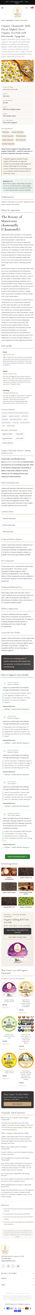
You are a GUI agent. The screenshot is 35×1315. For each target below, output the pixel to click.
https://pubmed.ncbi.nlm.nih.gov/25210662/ (17, 1214)
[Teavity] (17, 12)
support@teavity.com (8, 1261)
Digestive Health (7, 434)
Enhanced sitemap (21, 1293)
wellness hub (8, 1192)
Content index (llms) (13, 1293)
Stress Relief (19, 434)
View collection (17, 1104)
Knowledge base (8, 1293)
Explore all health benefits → (17, 857)
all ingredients (12, 1129)
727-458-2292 (6, 1258)
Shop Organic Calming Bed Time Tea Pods (17, 931)
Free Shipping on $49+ (17, 2)
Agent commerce (27, 1293)
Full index (17, 1293)
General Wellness (8, 443)
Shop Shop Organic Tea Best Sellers (21, 1127)
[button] (5, 2)
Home (3, 20)
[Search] (26, 8)
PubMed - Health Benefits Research (16, 709)
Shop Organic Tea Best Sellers (17, 937)
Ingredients (10, 20)
